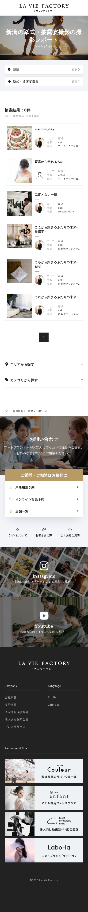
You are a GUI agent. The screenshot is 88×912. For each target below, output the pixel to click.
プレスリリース (15, 726)
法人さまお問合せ (16, 719)
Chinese (54, 704)
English (53, 697)
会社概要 (11, 697)
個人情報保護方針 (16, 712)
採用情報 (11, 704)
